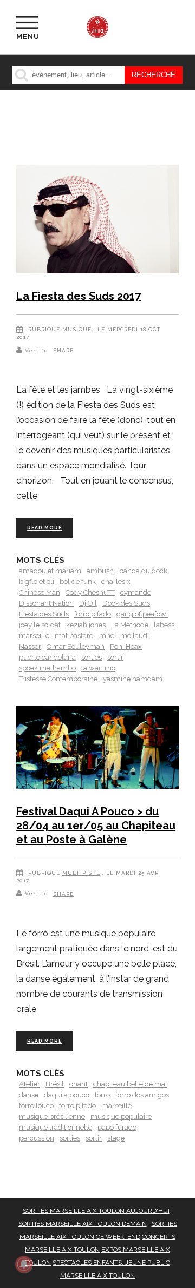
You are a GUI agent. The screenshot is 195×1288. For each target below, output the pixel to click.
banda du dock (143, 571)
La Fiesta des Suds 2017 (78, 296)
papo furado (117, 1127)
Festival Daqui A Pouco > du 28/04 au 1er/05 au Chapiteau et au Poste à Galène (96, 825)
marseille (34, 636)
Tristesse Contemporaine (58, 679)
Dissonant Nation (46, 603)
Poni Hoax (126, 646)
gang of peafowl (142, 614)
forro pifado (92, 614)
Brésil (55, 1084)
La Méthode (129, 625)
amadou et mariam (50, 571)
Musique (77, 329)
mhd (107, 636)
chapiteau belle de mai (130, 1084)
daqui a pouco (66, 1095)
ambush (100, 571)
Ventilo (36, 350)
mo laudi (134, 636)
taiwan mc (98, 668)
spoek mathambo (47, 668)
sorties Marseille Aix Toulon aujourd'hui (96, 1211)
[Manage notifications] (23, 1264)
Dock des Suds (126, 603)
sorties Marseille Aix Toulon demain (82, 1223)
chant (78, 1084)
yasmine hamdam (132, 679)
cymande (135, 592)
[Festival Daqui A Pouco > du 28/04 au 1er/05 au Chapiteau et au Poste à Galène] (97, 749)
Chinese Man (39, 592)
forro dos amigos (142, 1095)
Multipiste (81, 873)
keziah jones (86, 625)
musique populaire (121, 1116)
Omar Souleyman (76, 646)
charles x (116, 582)
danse (28, 1095)
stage (116, 1138)
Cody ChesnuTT (90, 592)
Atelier (29, 1084)
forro (102, 1095)
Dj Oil (88, 603)
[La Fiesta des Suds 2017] (97, 221)
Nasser (30, 646)
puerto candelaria (47, 657)
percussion (36, 1138)
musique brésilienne (52, 1116)
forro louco (36, 1106)
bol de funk (78, 582)
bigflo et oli (36, 582)
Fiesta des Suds (44, 614)
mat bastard (74, 636)
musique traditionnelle (55, 1127)
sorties (91, 657)
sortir (115, 657)
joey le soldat (40, 625)
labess (164, 625)
